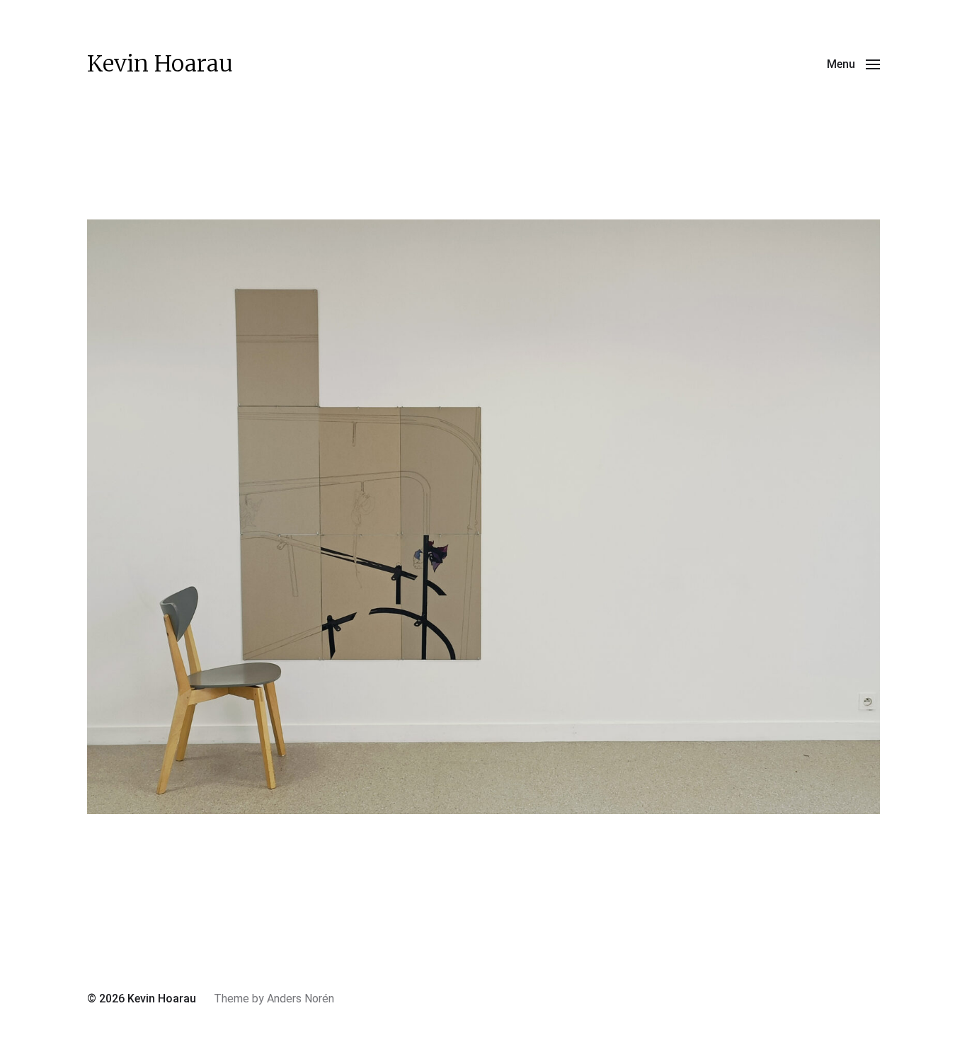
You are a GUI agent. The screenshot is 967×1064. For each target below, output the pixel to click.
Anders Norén (300, 998)
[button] (853, 64)
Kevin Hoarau (160, 63)
